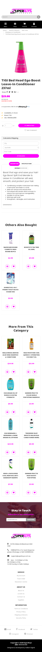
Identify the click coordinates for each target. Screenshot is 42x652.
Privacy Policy (21, 612)
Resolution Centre (21, 582)
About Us (21, 591)
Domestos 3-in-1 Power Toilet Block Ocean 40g (10, 289)
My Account (21, 576)
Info (28, 106)
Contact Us (21, 597)
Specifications (27, 164)
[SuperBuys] (21, 10)
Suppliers (21, 600)
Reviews (17, 168)
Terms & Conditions (21, 609)
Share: (4, 92)
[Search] (38, 17)
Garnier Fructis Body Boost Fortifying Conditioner (31, 476)
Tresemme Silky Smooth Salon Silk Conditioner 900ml (31, 435)
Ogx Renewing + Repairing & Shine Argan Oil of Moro (10, 435)
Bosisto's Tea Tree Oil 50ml (31, 248)
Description (14, 164)
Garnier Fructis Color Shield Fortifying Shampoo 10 (31, 396)
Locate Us (21, 594)
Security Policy (21, 618)
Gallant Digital (30, 648)
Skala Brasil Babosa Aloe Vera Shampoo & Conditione (10, 355)
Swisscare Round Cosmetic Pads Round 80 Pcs (10, 249)
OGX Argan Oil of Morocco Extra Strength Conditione (10, 396)
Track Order (21, 579)
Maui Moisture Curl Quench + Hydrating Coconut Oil (31, 355)
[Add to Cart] (7, 266)
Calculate (21, 156)
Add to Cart (30, 125)
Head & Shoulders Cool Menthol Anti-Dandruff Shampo (10, 475)
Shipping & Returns (21, 615)
